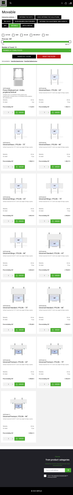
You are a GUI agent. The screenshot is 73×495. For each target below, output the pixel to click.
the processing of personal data (59, 475)
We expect (36, 35)
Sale (47, 35)
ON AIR (26, 35)
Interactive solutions (8, 17)
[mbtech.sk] (3, 3)
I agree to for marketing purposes (57, 476)
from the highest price (30, 61)
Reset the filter (49, 56)
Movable (14, 26)
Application (27, 26)
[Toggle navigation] (71, 3)
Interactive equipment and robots (53, 21)
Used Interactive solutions (48, 17)
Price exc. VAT (7, 39)
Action (7, 35)
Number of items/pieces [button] (12, 50)
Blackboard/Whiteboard (25, 21)
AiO (5, 26)
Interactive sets (26, 17)
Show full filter (24, 56)
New (17, 35)
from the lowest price (17, 61)
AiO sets (7, 21)
